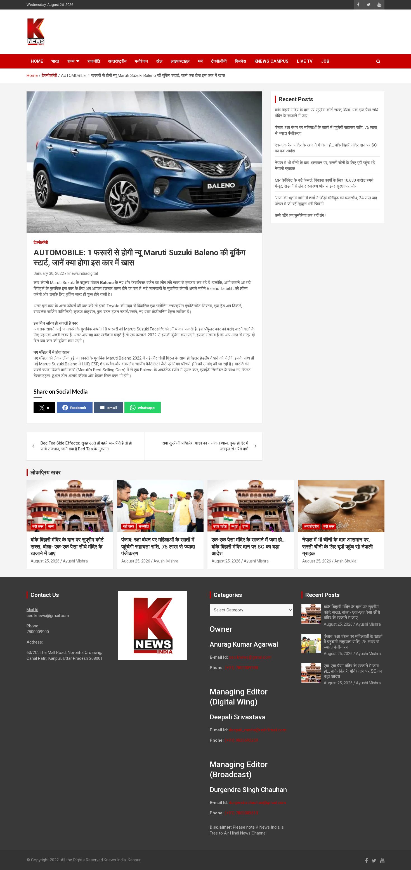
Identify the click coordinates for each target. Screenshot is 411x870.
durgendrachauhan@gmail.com (257, 802)
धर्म (200, 61)
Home (37, 61)
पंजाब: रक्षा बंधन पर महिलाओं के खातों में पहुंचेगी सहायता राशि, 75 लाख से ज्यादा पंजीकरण (158, 546)
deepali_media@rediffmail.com (257, 729)
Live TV (305, 61)
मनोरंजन (141, 61)
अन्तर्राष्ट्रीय (117, 61)
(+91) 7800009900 (241, 667)
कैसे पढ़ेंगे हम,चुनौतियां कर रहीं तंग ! (301, 215)
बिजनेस (240, 61)
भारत (55, 61)
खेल (159, 61)
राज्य (70, 61)
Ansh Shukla (345, 561)
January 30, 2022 (49, 273)
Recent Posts (322, 595)
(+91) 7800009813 (241, 812)
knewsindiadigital (82, 273)
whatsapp (146, 407)
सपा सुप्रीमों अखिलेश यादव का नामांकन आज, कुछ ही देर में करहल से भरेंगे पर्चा (205, 446)
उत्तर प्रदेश (220, 526)
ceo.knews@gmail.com (250, 657)
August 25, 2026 (45, 561)
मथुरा (235, 526)
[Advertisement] (278, 31)
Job (325, 61)
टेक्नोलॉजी (218, 61)
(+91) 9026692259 (241, 740)
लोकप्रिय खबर (45, 472)
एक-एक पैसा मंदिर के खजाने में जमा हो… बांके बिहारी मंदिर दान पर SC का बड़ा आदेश (248, 546)
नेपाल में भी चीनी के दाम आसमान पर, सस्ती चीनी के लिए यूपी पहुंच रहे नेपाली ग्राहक (337, 546)
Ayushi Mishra (75, 561)
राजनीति (94, 61)
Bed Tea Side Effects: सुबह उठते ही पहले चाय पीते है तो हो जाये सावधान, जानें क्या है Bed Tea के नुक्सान (86, 446)
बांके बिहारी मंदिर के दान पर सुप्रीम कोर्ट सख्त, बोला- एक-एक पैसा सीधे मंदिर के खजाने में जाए (67, 546)
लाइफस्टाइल (180, 61)
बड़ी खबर (37, 526)
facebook (78, 407)
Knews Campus (271, 61)
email (112, 407)
